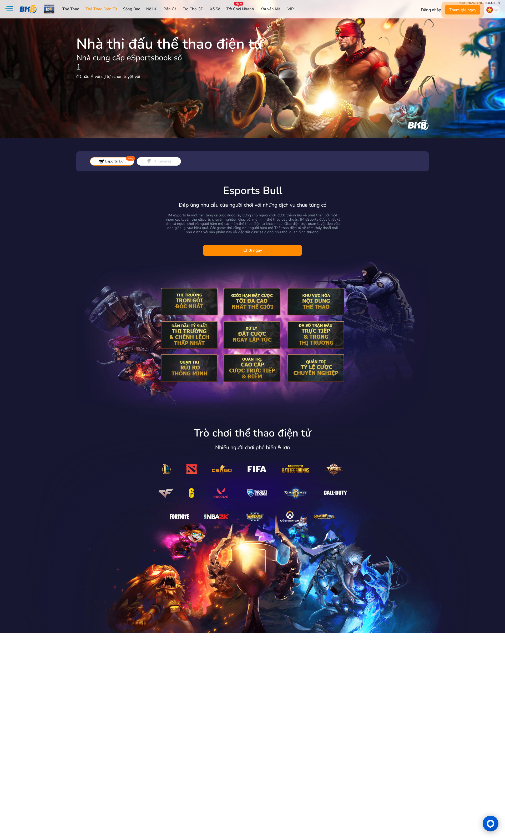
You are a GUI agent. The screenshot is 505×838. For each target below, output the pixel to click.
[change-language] (492, 10)
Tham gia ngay (462, 10)
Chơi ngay (252, 250)
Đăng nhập (431, 10)
